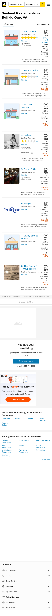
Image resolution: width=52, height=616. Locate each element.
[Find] (42, 4)
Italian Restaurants (43, 441)
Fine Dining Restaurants (23, 451)
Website (24, 41)
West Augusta (43, 419)
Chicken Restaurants (6, 456)
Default (44, 24)
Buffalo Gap (17, 297)
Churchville (6, 418)
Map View (10, 24)
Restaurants (28, 297)
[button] (48, 4)
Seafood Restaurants (29, 34)
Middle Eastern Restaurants (7, 451)
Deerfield (30, 418)
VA (10, 297)
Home (4, 297)
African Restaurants (40, 446)
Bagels (21, 445)
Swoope (17, 418)
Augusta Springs (5, 424)
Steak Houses (24, 441)
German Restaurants (6, 442)
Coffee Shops (41, 450)
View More (46, 460)
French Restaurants (6, 446)
